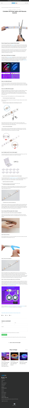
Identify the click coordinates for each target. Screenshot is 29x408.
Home (2, 7)
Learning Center (4, 396)
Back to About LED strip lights (15, 342)
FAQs (2, 381)
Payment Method (4, 392)
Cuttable (10, 9)
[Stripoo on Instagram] (4, 377)
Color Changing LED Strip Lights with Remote (14, 363)
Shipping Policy (4, 384)
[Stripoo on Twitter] (3, 377)
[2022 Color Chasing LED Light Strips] (23, 356)
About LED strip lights (6, 7)
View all (26, 349)
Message (3, 326)
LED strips (14, 9)
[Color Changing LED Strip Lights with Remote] (14, 356)
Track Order (3, 385)
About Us (3, 389)
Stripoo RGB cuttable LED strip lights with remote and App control (11, 312)
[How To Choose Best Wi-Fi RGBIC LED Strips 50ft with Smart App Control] (5, 356)
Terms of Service (4, 393)
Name (2, 322)
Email (15, 322)
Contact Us (3, 380)
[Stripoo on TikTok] (6, 377)
